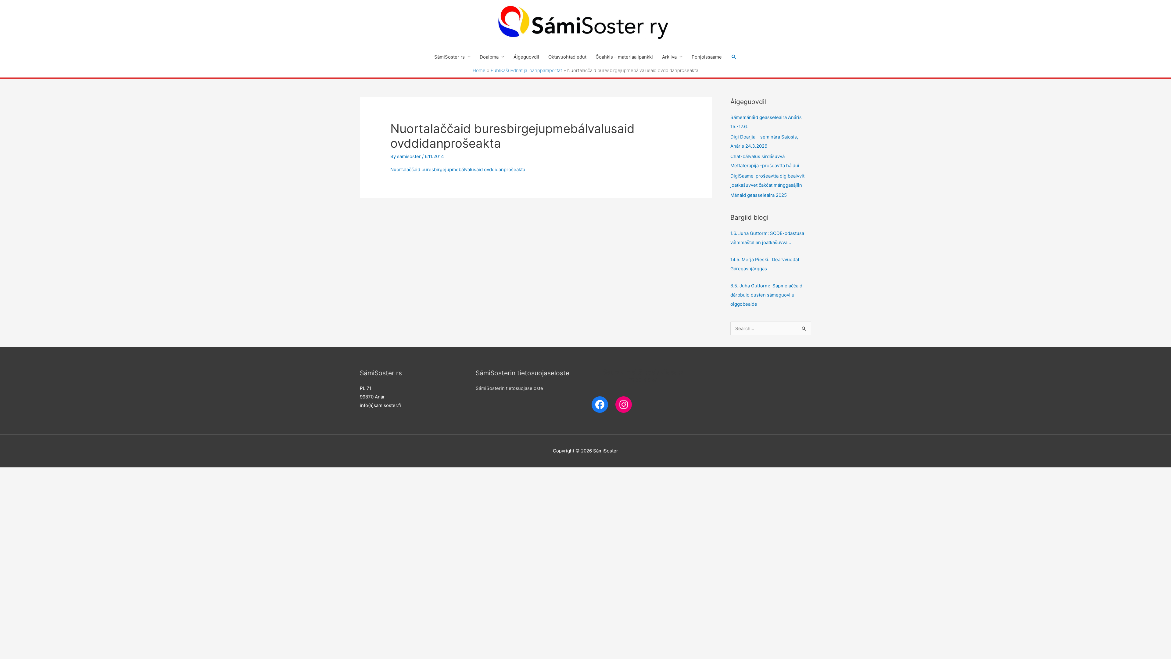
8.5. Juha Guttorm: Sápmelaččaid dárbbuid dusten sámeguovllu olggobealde (766, 295)
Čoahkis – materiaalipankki (624, 57)
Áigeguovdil (526, 57)
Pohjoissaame (707, 57)
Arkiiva (669, 57)
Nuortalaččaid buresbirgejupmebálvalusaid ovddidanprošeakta (457, 169)
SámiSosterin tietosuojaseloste (509, 388)
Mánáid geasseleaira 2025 (758, 195)
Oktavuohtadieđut (567, 57)
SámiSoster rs (449, 57)
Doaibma (489, 57)
